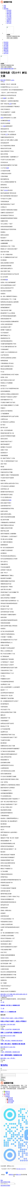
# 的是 (23, 994)
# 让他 (11, 995)
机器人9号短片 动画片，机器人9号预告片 (14, 1021)
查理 (8, 168)
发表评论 (3, 1077)
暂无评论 (4, 1065)
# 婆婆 (13, 1035)
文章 (4, 1182)
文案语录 (5, 68)
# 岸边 (13, 1047)
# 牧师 (20, 994)
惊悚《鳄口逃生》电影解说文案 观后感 (13, 1044)
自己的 (6, 190)
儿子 (6, 134)
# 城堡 (13, 1024)
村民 (10, 500)
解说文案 (11, 68)
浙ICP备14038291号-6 (21, 1168)
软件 (6, 1182)
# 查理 (17, 994)
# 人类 (7, 1024)
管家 (2, 117)
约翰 (4, 126)
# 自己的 (7, 995)
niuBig (12, 80)
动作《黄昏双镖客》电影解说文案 (11, 1055)
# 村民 (13, 994)
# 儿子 (7, 994)
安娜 (4, 98)
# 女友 (10, 1047)
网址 (2, 1182)
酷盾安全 (11, 1174)
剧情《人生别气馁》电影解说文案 (11, 1032)
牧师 (6, 279)
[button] (17, 31)
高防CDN (18, 1174)
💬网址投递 (10, 1097)
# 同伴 (10, 1024)
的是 (9, 120)
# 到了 (10, 1035)
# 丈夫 (7, 1035)
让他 (10, 103)
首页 (2, 68)
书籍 (9, 1182)
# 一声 (10, 1058)
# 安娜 (10, 994)
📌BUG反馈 (10, 1102)
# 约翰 (3, 995)
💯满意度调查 (10, 1101)
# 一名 (7, 1058)
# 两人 (13, 1058)
